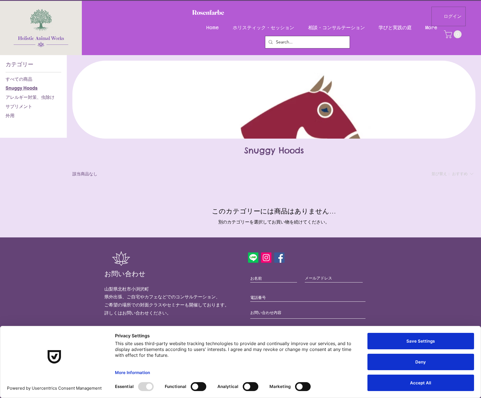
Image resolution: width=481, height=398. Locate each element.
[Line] (253, 257)
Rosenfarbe (208, 12)
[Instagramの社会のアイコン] (266, 257)
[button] (453, 34)
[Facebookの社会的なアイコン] (279, 257)
